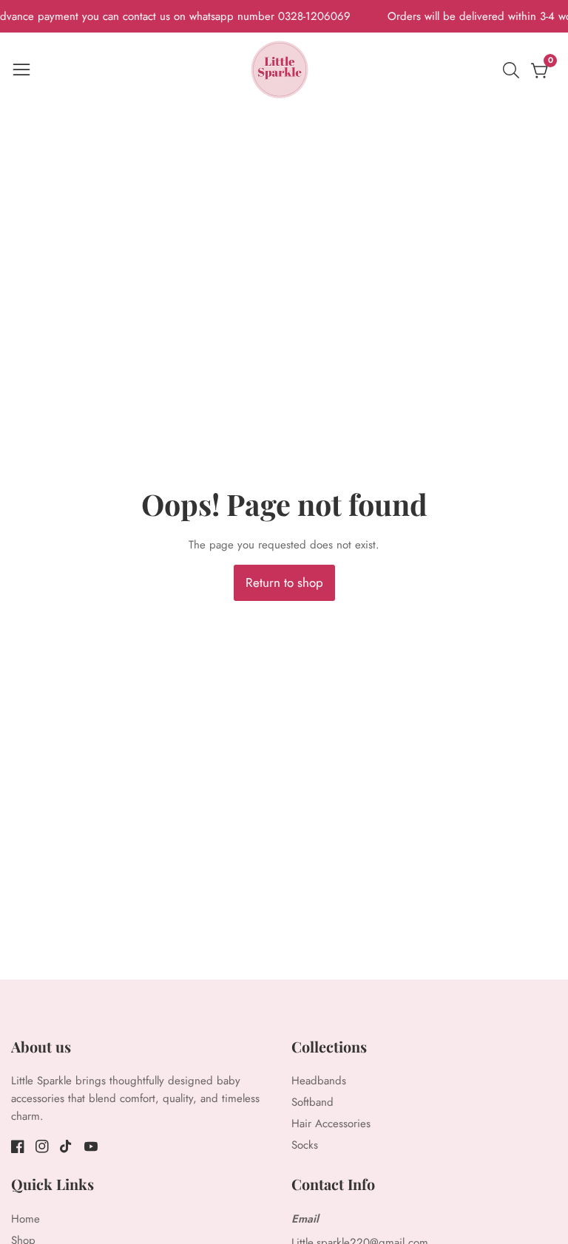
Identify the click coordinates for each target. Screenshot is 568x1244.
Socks (304, 1145)
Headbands (318, 1081)
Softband (312, 1102)
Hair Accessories (331, 1123)
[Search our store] (514, 70)
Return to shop (284, 582)
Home (25, 1219)
